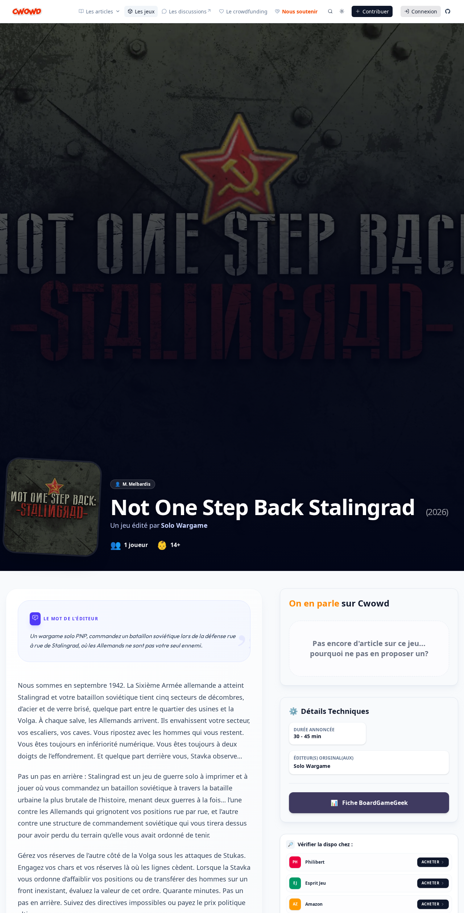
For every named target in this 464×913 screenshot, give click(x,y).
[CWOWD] (27, 11)
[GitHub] (447, 11)
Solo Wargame (184, 525)
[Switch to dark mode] (342, 11)
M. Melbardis (136, 484)
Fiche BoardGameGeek (369, 803)
